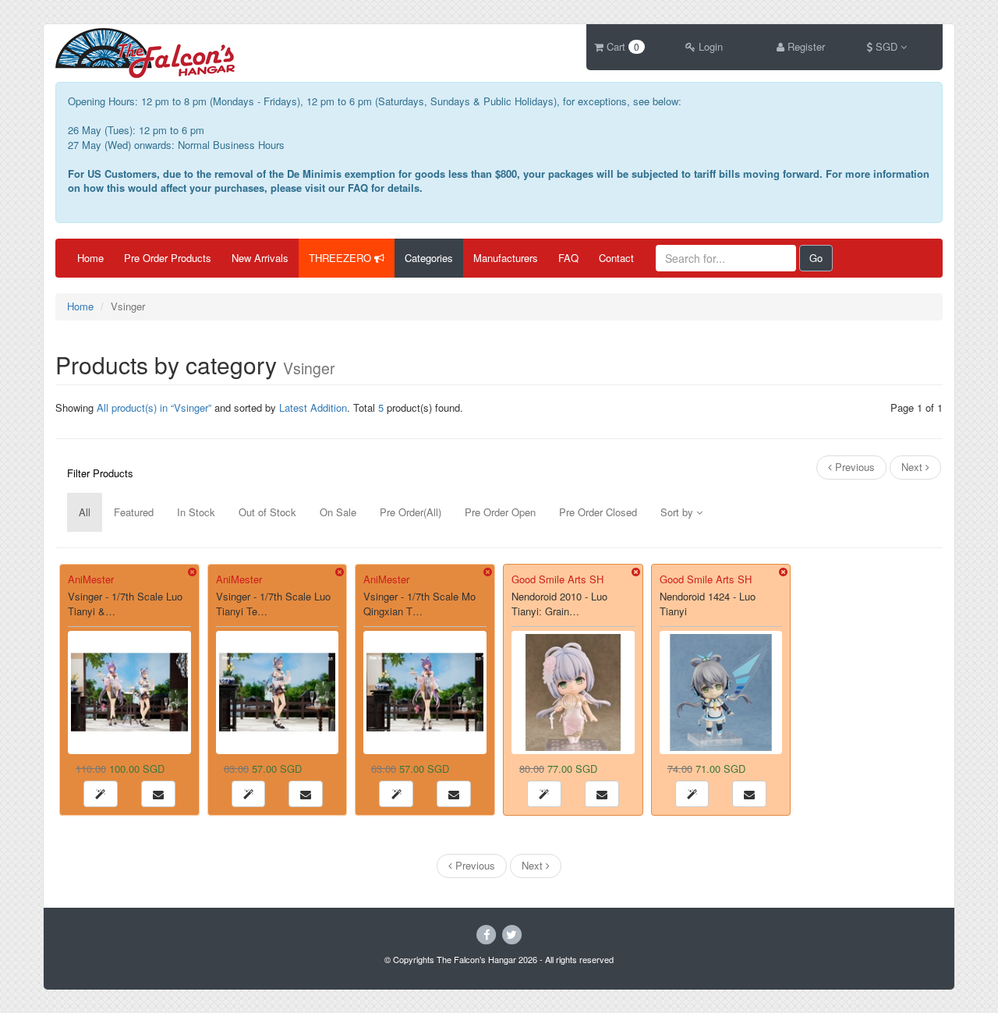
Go (816, 257)
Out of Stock (267, 512)
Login (709, 46)
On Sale (338, 512)
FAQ (568, 257)
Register (804, 46)
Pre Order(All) (410, 512)
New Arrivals (260, 257)
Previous (853, 466)
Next (913, 466)
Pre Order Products (167, 257)
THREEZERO (341, 257)
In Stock (196, 512)
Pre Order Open (500, 512)
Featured (134, 512)
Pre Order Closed (598, 512)
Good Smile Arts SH (557, 579)
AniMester (91, 579)
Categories (429, 257)
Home (90, 257)
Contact (616, 257)
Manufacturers (505, 257)
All (84, 512)
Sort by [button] (678, 512)
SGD (886, 46)
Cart (621, 46)
